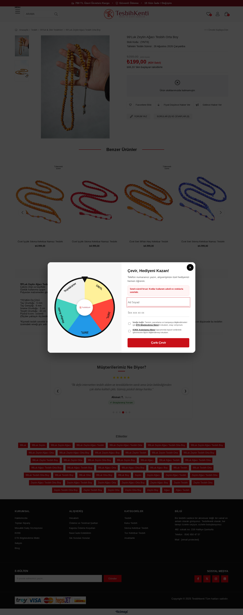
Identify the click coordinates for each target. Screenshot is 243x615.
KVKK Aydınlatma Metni (144, 330)
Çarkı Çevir (158, 342)
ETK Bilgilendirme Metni (147, 325)
